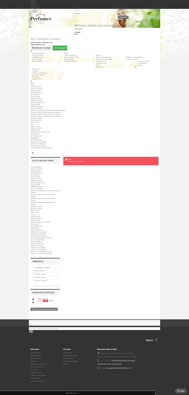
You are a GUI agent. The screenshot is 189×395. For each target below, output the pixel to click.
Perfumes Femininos (37, 246)
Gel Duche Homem (37, 118)
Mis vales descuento (70, 355)
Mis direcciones (68, 358)
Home (32, 85)
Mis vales (66, 364)
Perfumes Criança (36, 128)
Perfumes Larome (40, 274)
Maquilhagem (35, 138)
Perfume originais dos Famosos (41, 132)
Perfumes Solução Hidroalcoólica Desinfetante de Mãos (48, 110)
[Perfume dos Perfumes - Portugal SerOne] (51, 17)
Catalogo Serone (101, 61)
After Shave (34, 212)
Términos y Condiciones (39, 73)
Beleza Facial (35, 122)
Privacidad (35, 77)
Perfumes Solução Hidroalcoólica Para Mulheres (46, 112)
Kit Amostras (100, 67)
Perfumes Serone (40, 277)
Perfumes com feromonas (39, 249)
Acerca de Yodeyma (38, 75)
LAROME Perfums (38, 57)
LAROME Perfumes (70, 61)
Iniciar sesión (35, 8)
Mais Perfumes (36, 378)
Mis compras (67, 353)
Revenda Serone (101, 63)
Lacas (32, 124)
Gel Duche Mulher (36, 120)
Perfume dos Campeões (38, 248)
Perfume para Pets (36, 140)
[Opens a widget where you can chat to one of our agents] (181, 391)
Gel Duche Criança (36, 136)
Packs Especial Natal (37, 240)
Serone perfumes (37, 55)
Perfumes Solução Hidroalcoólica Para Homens (46, 114)
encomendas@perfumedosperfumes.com (118, 368)
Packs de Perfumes (37, 108)
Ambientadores (35, 130)
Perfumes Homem (36, 98)
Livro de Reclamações (38, 381)
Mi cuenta (67, 349)
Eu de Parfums (37, 59)
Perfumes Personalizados (104, 59)
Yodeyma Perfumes (40, 280)
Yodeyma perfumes (38, 53)
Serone (98, 65)
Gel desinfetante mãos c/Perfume (41, 148)
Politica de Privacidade (38, 375)
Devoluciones (36, 69)
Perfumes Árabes (36, 242)
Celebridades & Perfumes (42, 267)
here (78, 393)
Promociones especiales (43, 292)
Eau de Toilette (37, 61)
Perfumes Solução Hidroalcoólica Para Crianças (46, 116)
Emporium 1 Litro (43, 299)
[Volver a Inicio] (33, 153)
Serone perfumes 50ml (71, 57)
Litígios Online (36, 79)
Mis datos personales (70, 361)
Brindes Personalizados (103, 57)
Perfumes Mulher (36, 87)
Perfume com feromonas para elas (41, 253)
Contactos (35, 71)
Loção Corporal (35, 126)
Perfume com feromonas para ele (41, 251)
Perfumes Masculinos (37, 244)
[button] (66, 53)
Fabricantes (37, 261)
